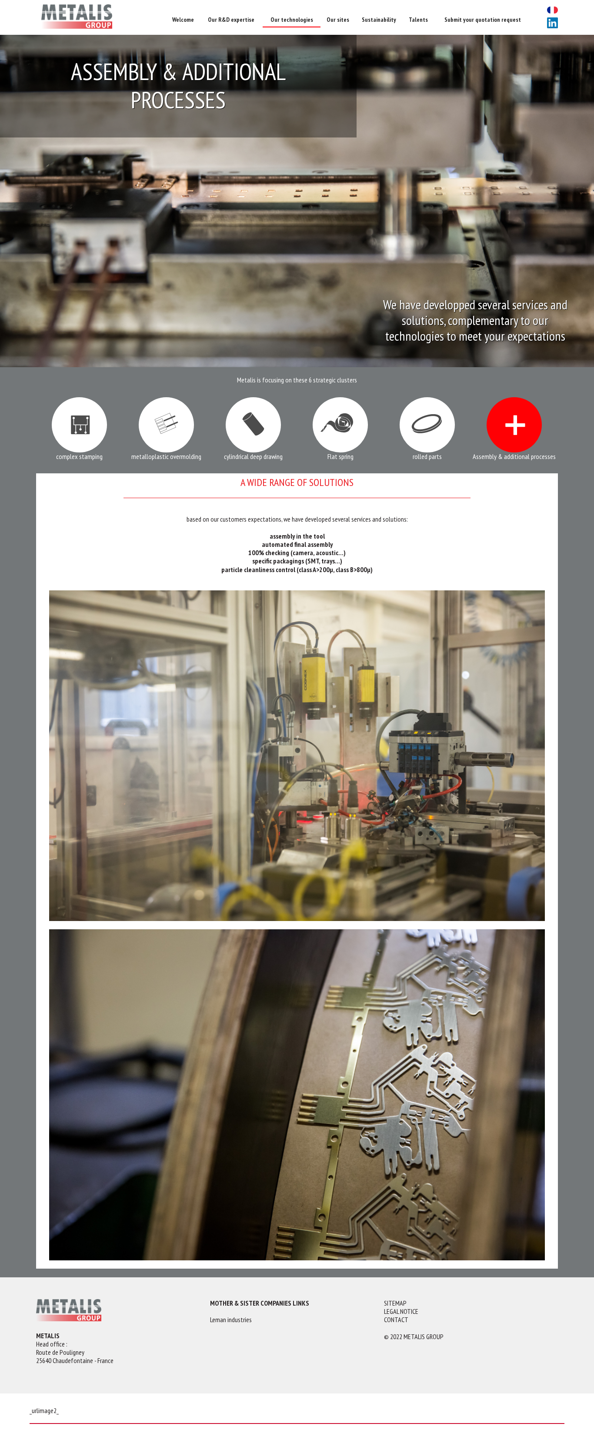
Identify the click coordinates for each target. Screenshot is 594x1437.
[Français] (552, 11)
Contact (396, 1320)
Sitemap (395, 1303)
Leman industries (231, 1320)
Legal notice (401, 1311)
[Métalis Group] (101, 17)
